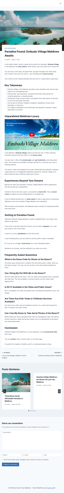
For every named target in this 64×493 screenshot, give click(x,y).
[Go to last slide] (4, 391)
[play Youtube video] (32, 134)
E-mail (26, 455)
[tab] (28, 410)
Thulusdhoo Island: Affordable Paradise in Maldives (14, 398)
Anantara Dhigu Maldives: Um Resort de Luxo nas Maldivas (46, 379)
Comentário (7, 432)
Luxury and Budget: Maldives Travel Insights (14, 355)
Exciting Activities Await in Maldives (50, 354)
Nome (5, 455)
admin (8, 59)
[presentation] (16, 382)
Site (45, 455)
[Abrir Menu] (60, 3)
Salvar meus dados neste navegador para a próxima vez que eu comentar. (26, 459)
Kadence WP (51, 488)
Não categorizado (10, 48)
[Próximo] (59, 391)
